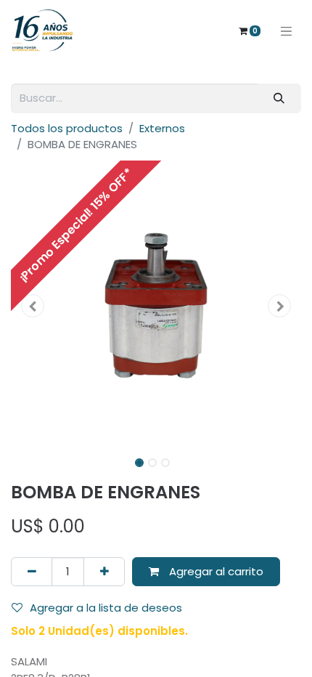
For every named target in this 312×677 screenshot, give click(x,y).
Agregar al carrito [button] (214, 571)
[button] (32, 305)
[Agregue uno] (104, 572)
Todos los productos (67, 128)
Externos (162, 128)
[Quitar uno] (31, 572)
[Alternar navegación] (286, 30)
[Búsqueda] (279, 98)
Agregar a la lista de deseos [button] (106, 607)
